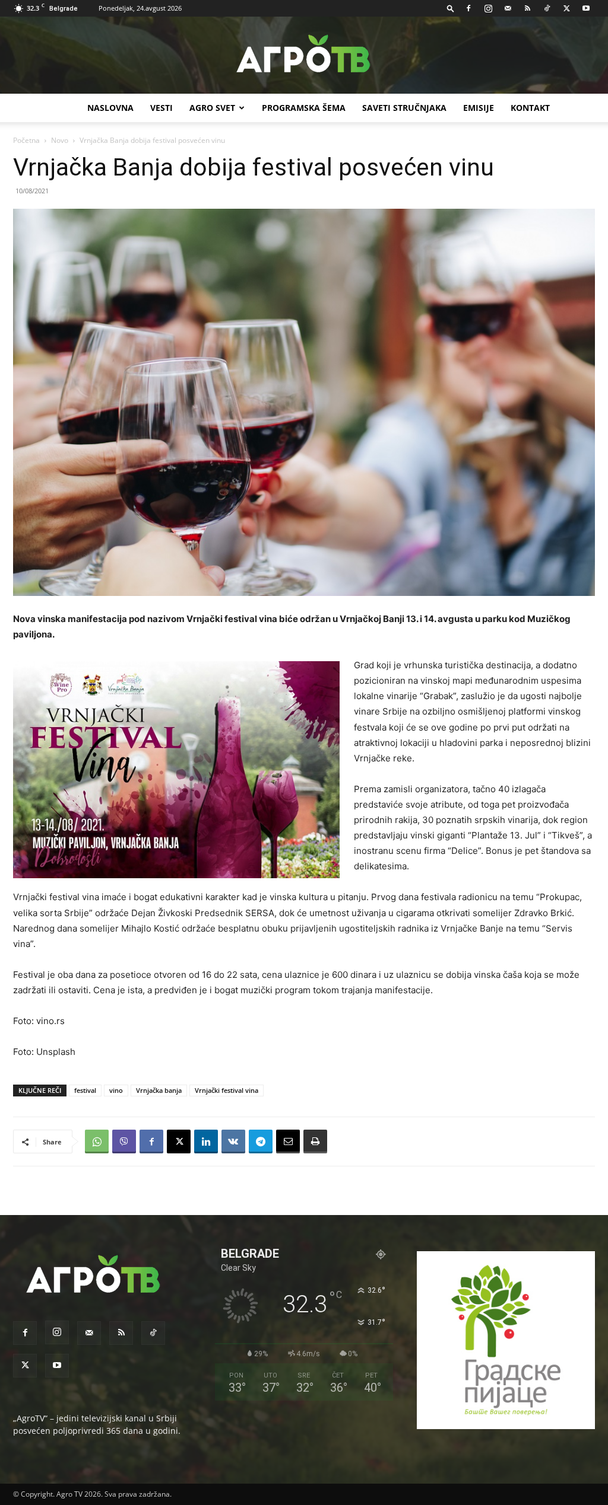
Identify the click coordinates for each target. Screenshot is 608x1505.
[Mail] (508, 8)
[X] (566, 8)
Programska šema (304, 107)
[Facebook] (468, 8)
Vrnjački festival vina (226, 1090)
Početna (26, 140)
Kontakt (530, 107)
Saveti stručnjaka (404, 107)
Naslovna (110, 107)
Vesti (161, 107)
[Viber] (124, 1141)
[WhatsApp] (97, 1141)
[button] (451, 8)
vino (116, 1090)
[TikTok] (547, 8)
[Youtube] (586, 8)
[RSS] (527, 8)
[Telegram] (261, 1141)
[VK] (233, 1141)
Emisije (478, 107)
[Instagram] (488, 8)
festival (85, 1090)
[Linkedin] (206, 1141)
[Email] (288, 1141)
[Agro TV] (304, 55)
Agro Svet (212, 107)
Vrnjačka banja (159, 1090)
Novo (59, 140)
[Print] (315, 1141)
